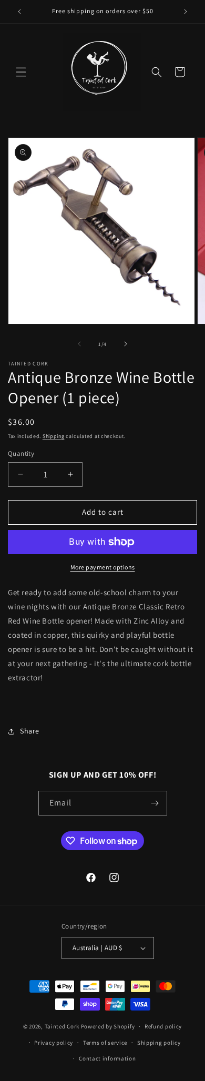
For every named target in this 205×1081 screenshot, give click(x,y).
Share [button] (29, 731)
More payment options (102, 567)
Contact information (107, 1058)
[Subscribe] (155, 803)
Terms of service (105, 1042)
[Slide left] (79, 343)
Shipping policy (159, 1042)
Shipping (54, 436)
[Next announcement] (185, 11)
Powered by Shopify (108, 1026)
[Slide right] (125, 343)
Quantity (21, 453)
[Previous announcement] (19, 11)
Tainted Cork (62, 1026)
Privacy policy (53, 1042)
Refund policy (163, 1026)
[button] (21, 72)
